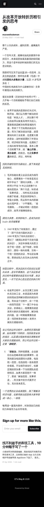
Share (36, 32)
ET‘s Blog (18, 479)
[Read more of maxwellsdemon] (5, 29)
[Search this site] (35, 4)
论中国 (21, 72)
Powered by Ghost (22, 488)
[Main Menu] (40, 4)
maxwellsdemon (10, 34)
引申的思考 (10, 75)
